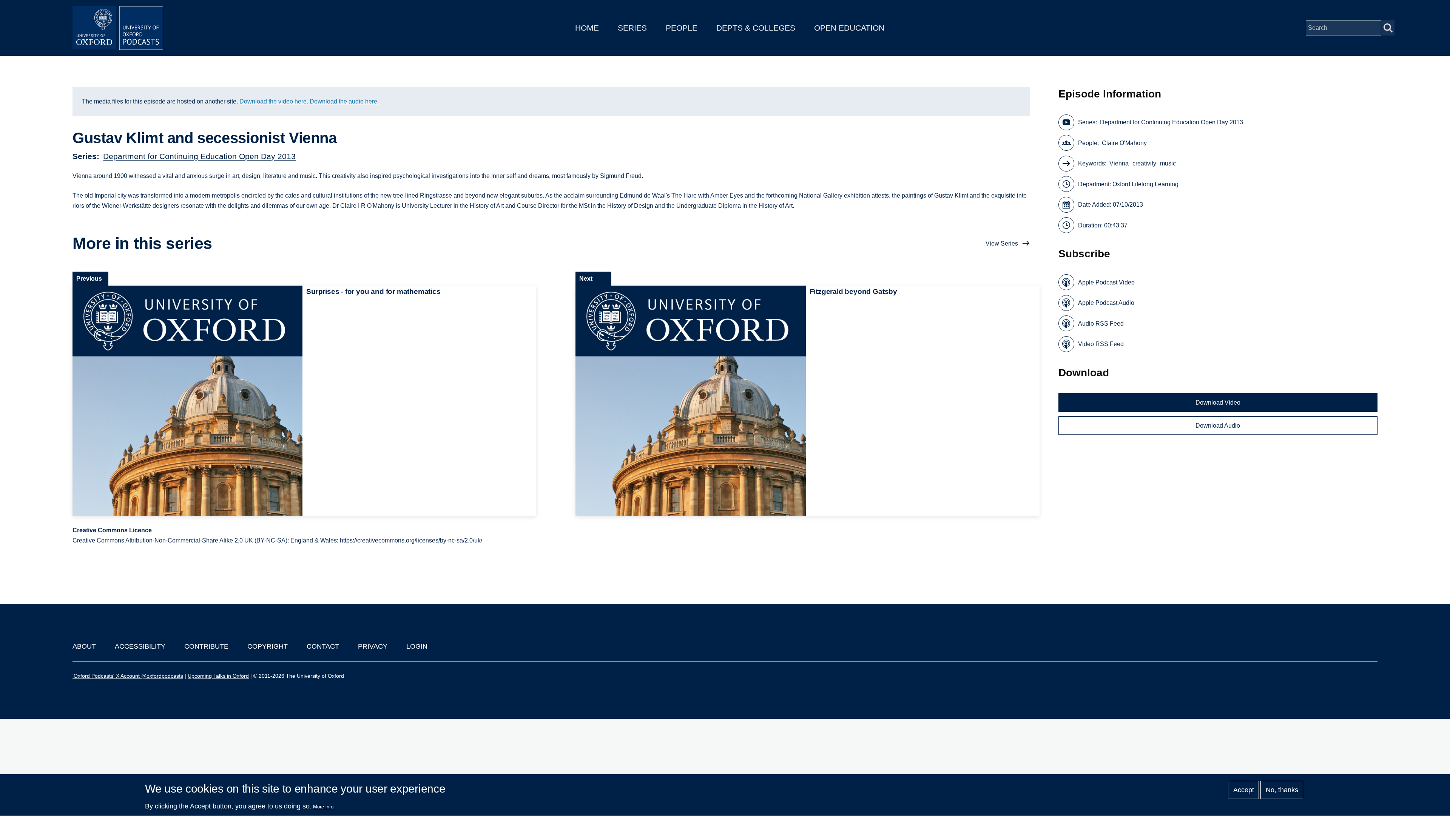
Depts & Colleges (755, 27)
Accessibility (140, 646)
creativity (1144, 163)
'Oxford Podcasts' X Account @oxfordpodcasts (127, 676)
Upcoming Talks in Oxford (218, 676)
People (681, 27)
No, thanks (1282, 790)
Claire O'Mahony (1124, 143)
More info (323, 807)
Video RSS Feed (1101, 344)
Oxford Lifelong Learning (1145, 184)
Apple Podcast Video (1106, 282)
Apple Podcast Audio (1106, 303)
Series (632, 27)
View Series (1002, 243)
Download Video (1217, 402)
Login (416, 646)
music (1168, 163)
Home (587, 27)
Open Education (849, 27)
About (84, 646)
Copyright (267, 646)
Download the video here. (273, 101)
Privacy (372, 646)
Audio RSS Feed (1101, 323)
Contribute (206, 646)
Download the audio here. (344, 101)
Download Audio (1217, 425)
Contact (323, 646)
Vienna (1119, 163)
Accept (1243, 790)
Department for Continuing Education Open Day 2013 (199, 156)
